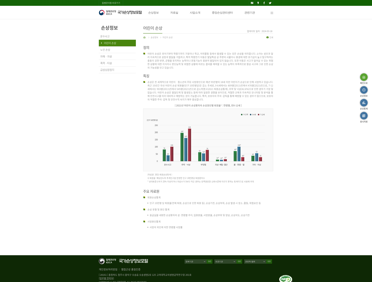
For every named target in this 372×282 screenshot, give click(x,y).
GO (209, 261)
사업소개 (195, 12)
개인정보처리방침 (108, 269)
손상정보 (153, 12)
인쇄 (271, 37)
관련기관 (249, 12)
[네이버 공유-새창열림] (252, 3)
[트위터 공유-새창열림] (270, 3)
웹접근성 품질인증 (131, 269)
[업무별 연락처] (106, 278)
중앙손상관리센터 (222, 12)
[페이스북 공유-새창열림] (264, 3)
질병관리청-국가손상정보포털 (120, 12)
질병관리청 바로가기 (111, 3)
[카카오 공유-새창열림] (258, 3)
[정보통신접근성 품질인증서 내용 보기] (286, 277)
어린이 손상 (168, 37)
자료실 (174, 12)
